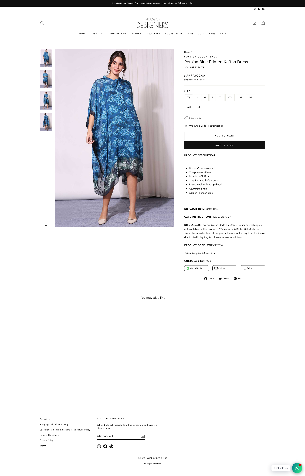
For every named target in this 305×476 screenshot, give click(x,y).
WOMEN (137, 33)
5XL (189, 107)
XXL (230, 97)
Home (187, 52)
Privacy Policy (46, 440)
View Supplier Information (200, 253)
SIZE (187, 91)
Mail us (221, 268)
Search (43, 445)
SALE (223, 33)
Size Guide (195, 118)
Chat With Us (196, 268)
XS (188, 97)
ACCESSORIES (174, 33)
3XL (240, 97)
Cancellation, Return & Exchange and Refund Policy (65, 429)
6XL (199, 107)
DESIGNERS (98, 33)
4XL (250, 97)
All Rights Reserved (152, 463)
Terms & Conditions (49, 435)
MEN (190, 33)
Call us (249, 268)
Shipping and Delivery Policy (54, 424)
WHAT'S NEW (118, 33)
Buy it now (224, 145)
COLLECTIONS (207, 33)
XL (220, 97)
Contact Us (45, 419)
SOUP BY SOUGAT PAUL (200, 56)
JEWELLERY (153, 33)
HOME (82, 33)
